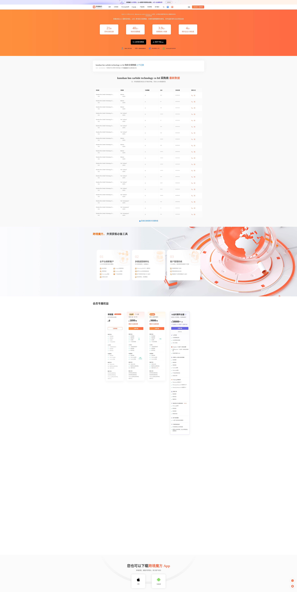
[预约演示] (292, 586)
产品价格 (142, 6)
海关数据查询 (102, 68)
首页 (110, 6)
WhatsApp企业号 (125, 6)
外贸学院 (149, 6)
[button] (163, 7)
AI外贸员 (116, 6)
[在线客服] (292, 580)
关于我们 (157, 6)
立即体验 (169, 2)
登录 (189, 7)
